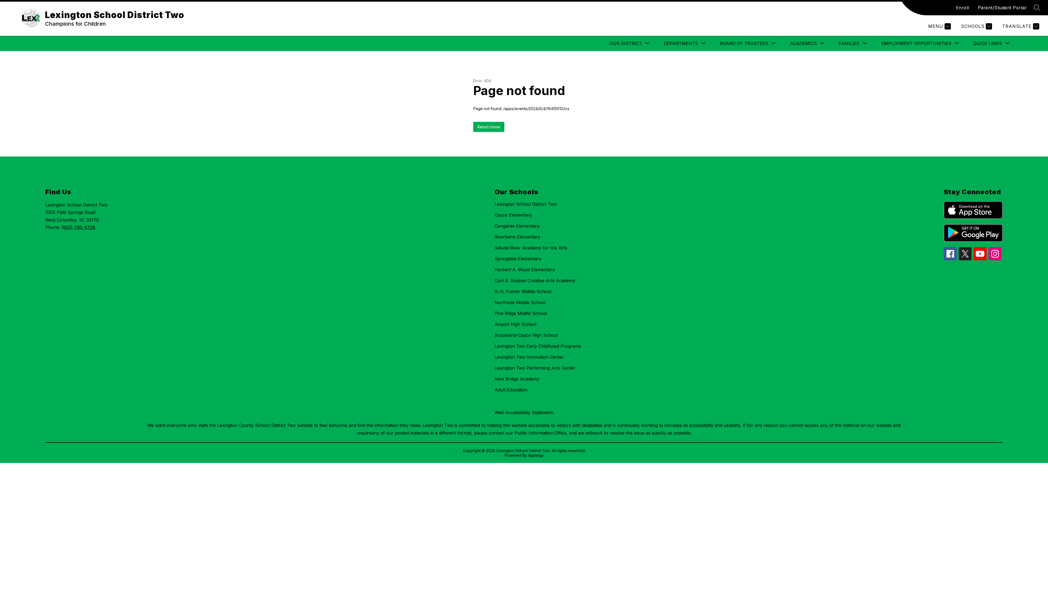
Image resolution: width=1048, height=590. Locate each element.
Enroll (962, 7)
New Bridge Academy (517, 379)
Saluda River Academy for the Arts (531, 247)
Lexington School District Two (526, 204)
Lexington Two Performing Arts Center (535, 368)
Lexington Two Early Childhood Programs (538, 346)
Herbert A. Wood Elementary (525, 269)
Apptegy (536, 455)
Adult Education (511, 390)
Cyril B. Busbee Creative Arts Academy (535, 280)
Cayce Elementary (513, 215)
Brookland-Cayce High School (526, 335)
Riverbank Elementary (517, 237)
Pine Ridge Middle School (521, 313)
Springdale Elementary (518, 258)
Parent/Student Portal (1002, 7)
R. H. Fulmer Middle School (523, 291)
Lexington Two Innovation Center (529, 357)
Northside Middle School (520, 302)
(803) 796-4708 (78, 227)
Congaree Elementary (517, 226)
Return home (488, 127)
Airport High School (515, 324)
